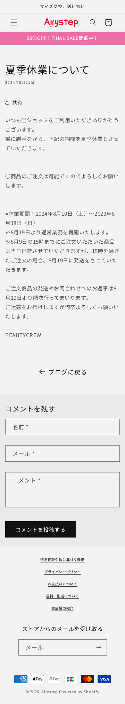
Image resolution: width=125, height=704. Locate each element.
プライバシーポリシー (62, 571)
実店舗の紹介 (62, 608)
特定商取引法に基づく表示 (62, 559)
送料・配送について (62, 595)
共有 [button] (17, 102)
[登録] (99, 647)
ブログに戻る (67, 371)
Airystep (49, 691)
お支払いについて (62, 583)
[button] (14, 22)
